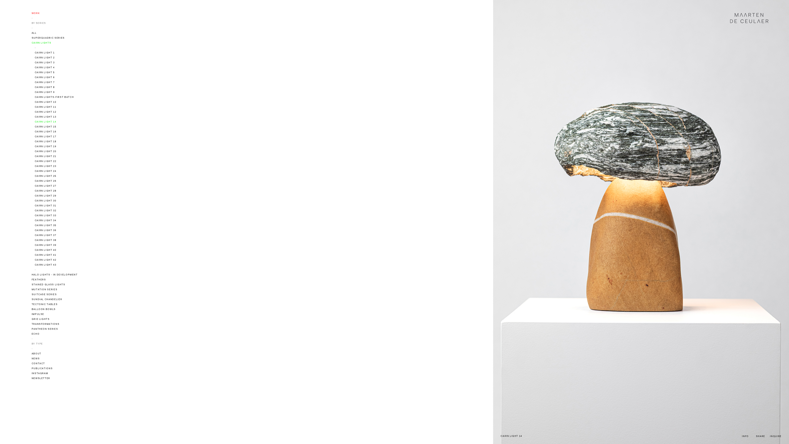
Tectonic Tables (45, 304)
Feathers (39, 280)
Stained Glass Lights (48, 285)
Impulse (38, 314)
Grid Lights (41, 319)
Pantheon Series (45, 329)
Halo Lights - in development (55, 275)
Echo (36, 334)
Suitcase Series (44, 295)
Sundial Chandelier (47, 299)
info (745, 436)
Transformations (46, 324)
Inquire (776, 436)
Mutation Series (45, 290)
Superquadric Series (48, 38)
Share (760, 436)
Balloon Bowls (44, 309)
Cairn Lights (41, 43)
